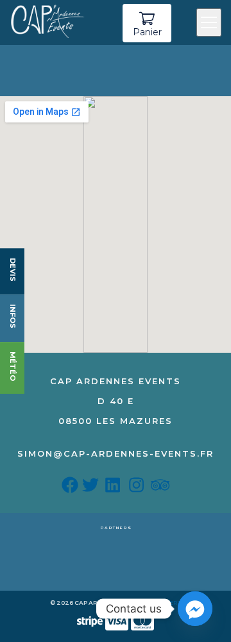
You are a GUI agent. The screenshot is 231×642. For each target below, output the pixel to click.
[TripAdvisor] (160, 487)
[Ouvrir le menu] (208, 22)
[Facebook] (72, 487)
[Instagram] (138, 487)
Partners (116, 527)
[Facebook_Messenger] (195, 608)
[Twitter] (92, 487)
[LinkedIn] (114, 487)
